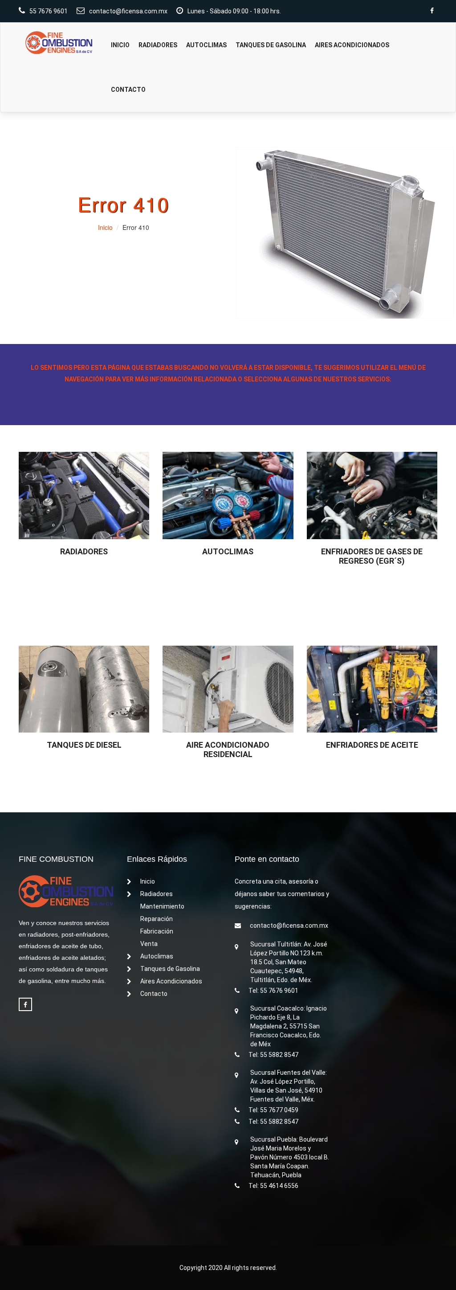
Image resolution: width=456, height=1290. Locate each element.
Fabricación (156, 931)
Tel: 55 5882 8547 (273, 1054)
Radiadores (157, 45)
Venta (149, 943)
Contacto (128, 89)
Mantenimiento (162, 906)
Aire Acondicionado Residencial (227, 749)
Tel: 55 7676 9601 (273, 990)
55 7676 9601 (48, 11)
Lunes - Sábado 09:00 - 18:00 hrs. (234, 11)
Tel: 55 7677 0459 (273, 1110)
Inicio (120, 45)
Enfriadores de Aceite (372, 744)
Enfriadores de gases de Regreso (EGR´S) (372, 556)
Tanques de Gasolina (271, 45)
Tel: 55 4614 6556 (273, 1185)
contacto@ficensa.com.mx (128, 11)
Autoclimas (206, 45)
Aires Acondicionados (352, 45)
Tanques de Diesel (84, 744)
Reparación (156, 918)
